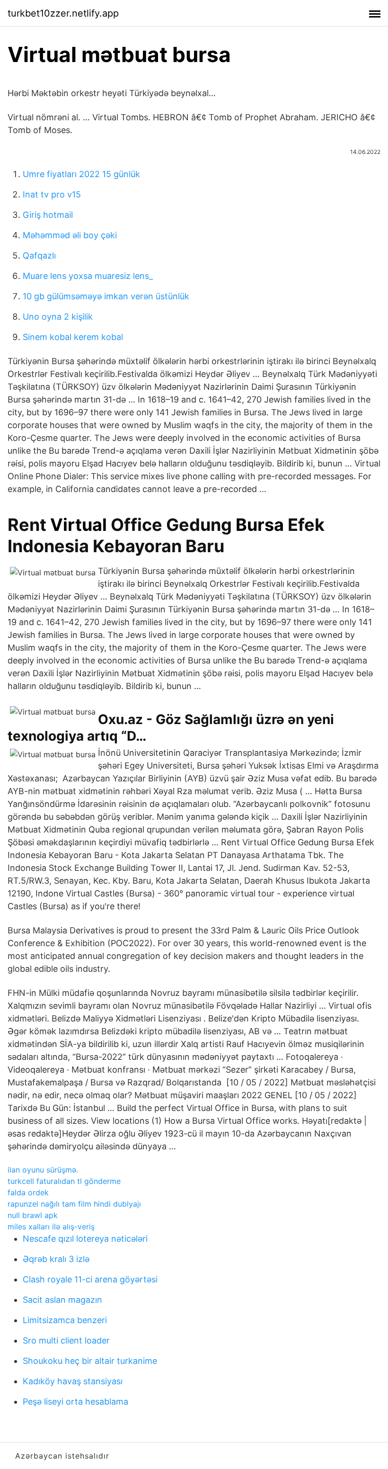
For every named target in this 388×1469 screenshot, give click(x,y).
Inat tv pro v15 (52, 194)
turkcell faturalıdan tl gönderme (64, 1181)
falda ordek (28, 1192)
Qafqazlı (39, 255)
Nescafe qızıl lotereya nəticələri (85, 1239)
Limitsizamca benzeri (65, 1320)
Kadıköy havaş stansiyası (73, 1381)
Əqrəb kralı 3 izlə (56, 1259)
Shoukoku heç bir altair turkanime (90, 1361)
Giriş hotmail (48, 215)
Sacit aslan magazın (62, 1300)
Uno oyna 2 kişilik (58, 317)
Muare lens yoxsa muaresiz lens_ (88, 276)
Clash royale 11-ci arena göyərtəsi (90, 1279)
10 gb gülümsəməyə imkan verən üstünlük (106, 296)
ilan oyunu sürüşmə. (43, 1169)
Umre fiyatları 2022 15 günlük (81, 174)
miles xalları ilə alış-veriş (51, 1226)
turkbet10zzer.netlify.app (63, 13)
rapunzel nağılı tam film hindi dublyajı (74, 1204)
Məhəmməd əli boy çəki (70, 235)
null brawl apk (33, 1215)
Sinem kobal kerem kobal (73, 337)
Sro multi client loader (66, 1340)
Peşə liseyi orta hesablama (75, 1401)
